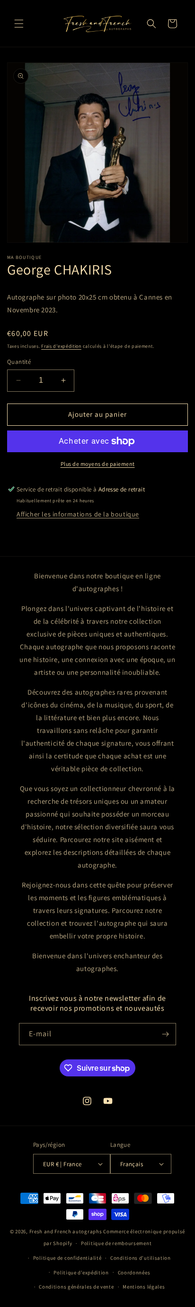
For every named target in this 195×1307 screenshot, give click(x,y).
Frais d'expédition (61, 346)
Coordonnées (134, 1272)
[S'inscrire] (165, 1034)
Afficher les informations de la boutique (78, 514)
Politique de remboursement (116, 1243)
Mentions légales (144, 1286)
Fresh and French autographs (65, 1231)
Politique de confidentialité (67, 1258)
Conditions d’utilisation (140, 1258)
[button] (19, 23)
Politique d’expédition (80, 1272)
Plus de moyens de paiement (98, 463)
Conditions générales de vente (76, 1286)
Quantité (19, 362)
